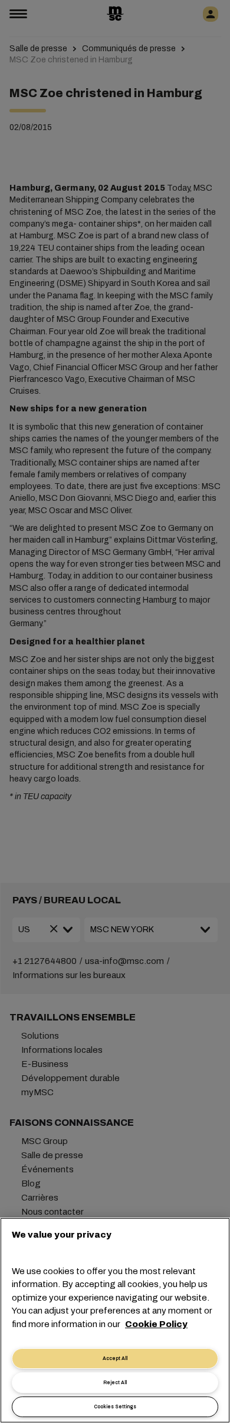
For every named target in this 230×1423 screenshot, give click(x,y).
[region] (115, 1320)
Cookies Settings (115, 1406)
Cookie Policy (156, 1324)
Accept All (115, 1358)
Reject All (115, 1382)
